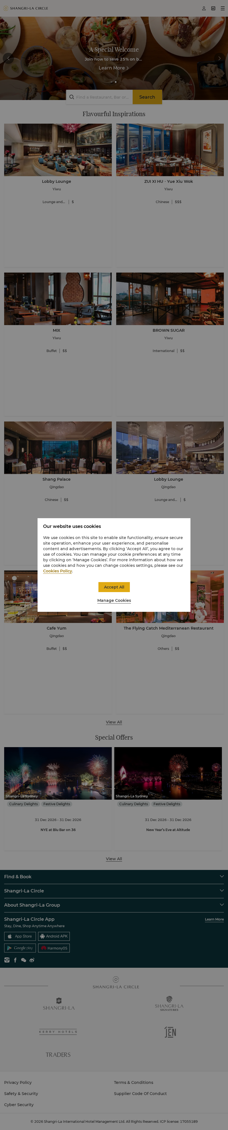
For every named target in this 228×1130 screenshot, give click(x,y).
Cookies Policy (57, 570)
